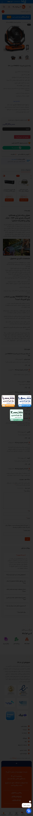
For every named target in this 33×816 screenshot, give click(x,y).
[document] (16, 408)
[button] (2, 396)
